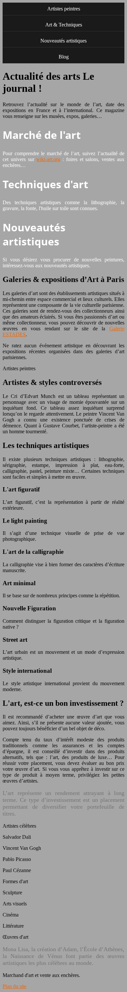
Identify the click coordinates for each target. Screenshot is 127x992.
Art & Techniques (63, 24)
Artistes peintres (63, 8)
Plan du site (14, 986)
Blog (64, 56)
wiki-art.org (48, 159)
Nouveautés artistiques (63, 40)
